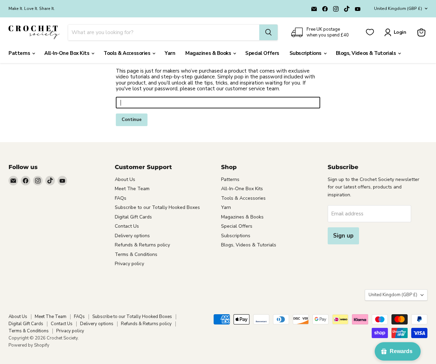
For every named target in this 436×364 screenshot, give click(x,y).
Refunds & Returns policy (142, 245)
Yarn (170, 53)
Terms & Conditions (136, 254)
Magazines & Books (208, 53)
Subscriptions (306, 53)
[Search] (268, 32)
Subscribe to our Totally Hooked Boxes (157, 207)
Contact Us (127, 226)
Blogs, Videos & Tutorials (366, 53)
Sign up (343, 236)
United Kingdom (398, 8)
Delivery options (132, 235)
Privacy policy (129, 263)
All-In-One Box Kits (67, 53)
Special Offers (262, 53)
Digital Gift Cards (133, 217)
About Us (125, 179)
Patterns (20, 53)
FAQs (120, 198)
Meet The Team (132, 188)
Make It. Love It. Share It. (32, 8)
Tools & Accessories (128, 53)
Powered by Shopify (29, 345)
